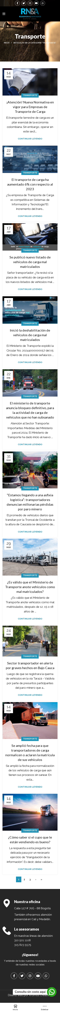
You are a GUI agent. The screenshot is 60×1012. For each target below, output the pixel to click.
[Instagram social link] (30, 3)
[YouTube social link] (36, 3)
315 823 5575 (22, 944)
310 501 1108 (22, 940)
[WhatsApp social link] (42, 3)
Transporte (30, 95)
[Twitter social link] (23, 3)
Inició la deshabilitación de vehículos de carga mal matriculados (30, 335)
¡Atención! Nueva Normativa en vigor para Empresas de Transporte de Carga (30, 106)
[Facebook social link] (17, 3)
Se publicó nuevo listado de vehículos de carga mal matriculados (30, 262)
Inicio (7, 43)
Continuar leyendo (30, 139)
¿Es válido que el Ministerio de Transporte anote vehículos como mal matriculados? (30, 586)
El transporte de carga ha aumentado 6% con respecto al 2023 (30, 184)
